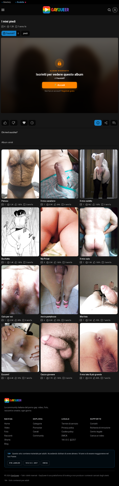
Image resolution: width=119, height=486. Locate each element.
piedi (25, 33)
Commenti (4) (114, 123)
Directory (7, 2)
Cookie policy (67, 431)
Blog (6, 444)
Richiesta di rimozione (100, 428)
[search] (109, 10)
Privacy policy (68, 428)
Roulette (20, 2)
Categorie (37, 423)
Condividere (106, 123)
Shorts (7, 440)
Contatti (94, 423)
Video (7, 428)
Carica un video (97, 436)
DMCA (64, 436)
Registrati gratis (68, 91)
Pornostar (37, 428)
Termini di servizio (70, 423)
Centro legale (96, 431)
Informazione (98, 123)
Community (38, 436)
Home (7, 423)
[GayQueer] (12, 400)
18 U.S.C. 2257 (31, 463)
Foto (6, 431)
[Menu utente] (115, 9)
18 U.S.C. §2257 (69, 440)
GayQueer (15, 475)
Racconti (8, 436)
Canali (36, 431)
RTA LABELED (14, 463)
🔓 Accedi (59, 85)
